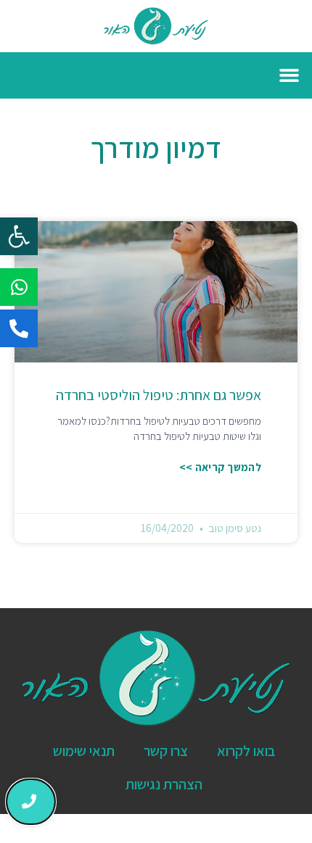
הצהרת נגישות (164, 784)
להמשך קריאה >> (220, 467)
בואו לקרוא (246, 751)
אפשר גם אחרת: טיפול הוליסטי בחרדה (158, 395)
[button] (19, 236)
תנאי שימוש (84, 751)
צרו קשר (166, 751)
